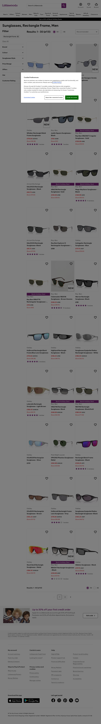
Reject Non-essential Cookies (54, 97)
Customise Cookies (29, 97)
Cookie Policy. (57, 82)
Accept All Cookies (71, 97)
